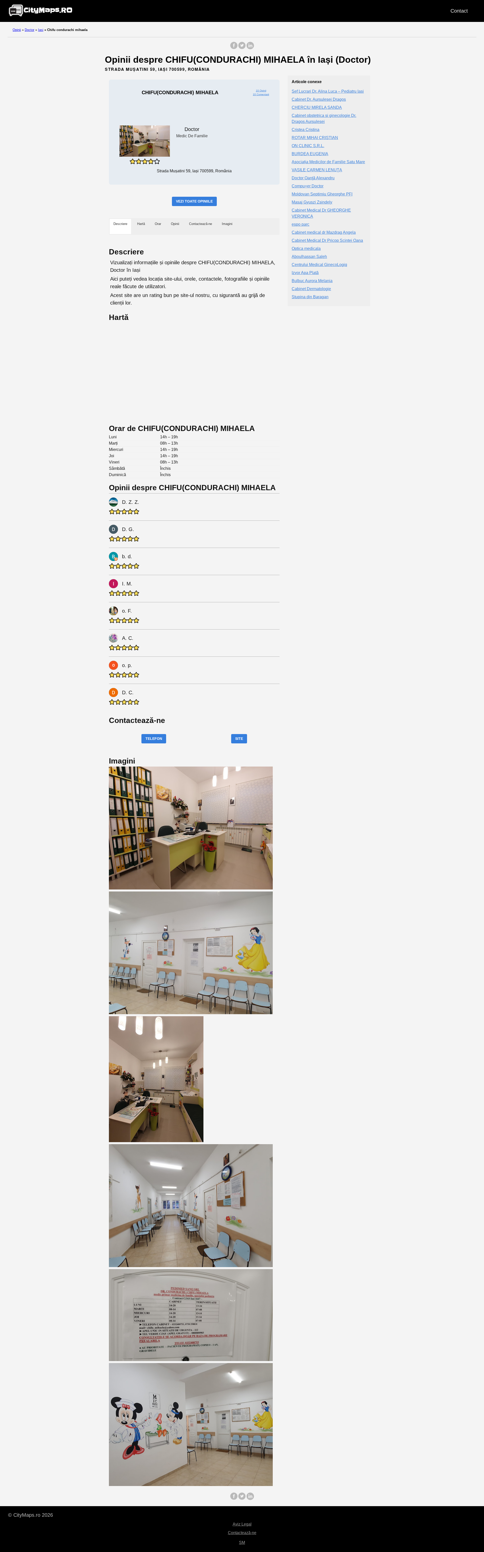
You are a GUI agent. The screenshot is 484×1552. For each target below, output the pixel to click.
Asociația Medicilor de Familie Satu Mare (328, 161)
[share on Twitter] (242, 48)
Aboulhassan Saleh (309, 256)
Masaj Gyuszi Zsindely (312, 202)
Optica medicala (306, 248)
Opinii (17, 30)
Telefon (153, 739)
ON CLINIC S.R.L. (308, 145)
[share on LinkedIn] (250, 48)
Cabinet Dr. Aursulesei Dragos (319, 99)
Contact (459, 11)
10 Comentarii (261, 94)
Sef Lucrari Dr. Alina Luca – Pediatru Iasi (328, 91)
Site (239, 739)
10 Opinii (261, 90)
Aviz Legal (242, 1524)
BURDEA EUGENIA (310, 153)
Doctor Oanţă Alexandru (313, 178)
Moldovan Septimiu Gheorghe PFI (322, 194)
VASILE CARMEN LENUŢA (317, 170)
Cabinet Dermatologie (311, 288)
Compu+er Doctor (307, 186)
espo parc (300, 224)
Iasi (40, 30)
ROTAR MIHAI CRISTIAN (315, 137)
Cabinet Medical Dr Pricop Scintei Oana (327, 240)
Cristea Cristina (305, 129)
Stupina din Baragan (310, 296)
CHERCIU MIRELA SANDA (317, 107)
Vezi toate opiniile (194, 201)
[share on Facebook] (234, 48)
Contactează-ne (242, 1533)
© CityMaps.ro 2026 (30, 1515)
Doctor (29, 30)
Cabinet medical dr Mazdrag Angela (324, 232)
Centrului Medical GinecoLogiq (319, 264)
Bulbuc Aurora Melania (312, 280)
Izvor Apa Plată (305, 272)
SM (242, 1542)
